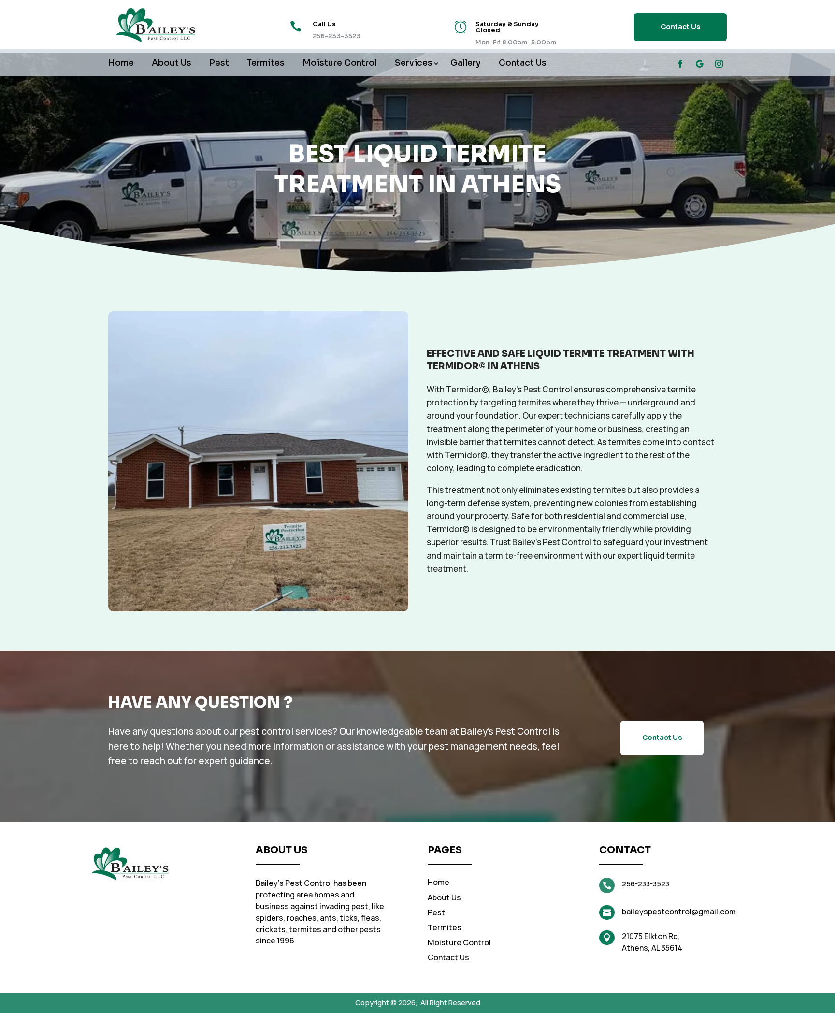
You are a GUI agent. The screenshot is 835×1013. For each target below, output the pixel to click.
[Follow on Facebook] (680, 64)
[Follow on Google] (699, 64)
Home (121, 64)
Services (413, 64)
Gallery (465, 64)
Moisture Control (339, 64)
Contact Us (680, 26)
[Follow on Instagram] (719, 64)
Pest (219, 64)
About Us (171, 64)
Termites (266, 64)
